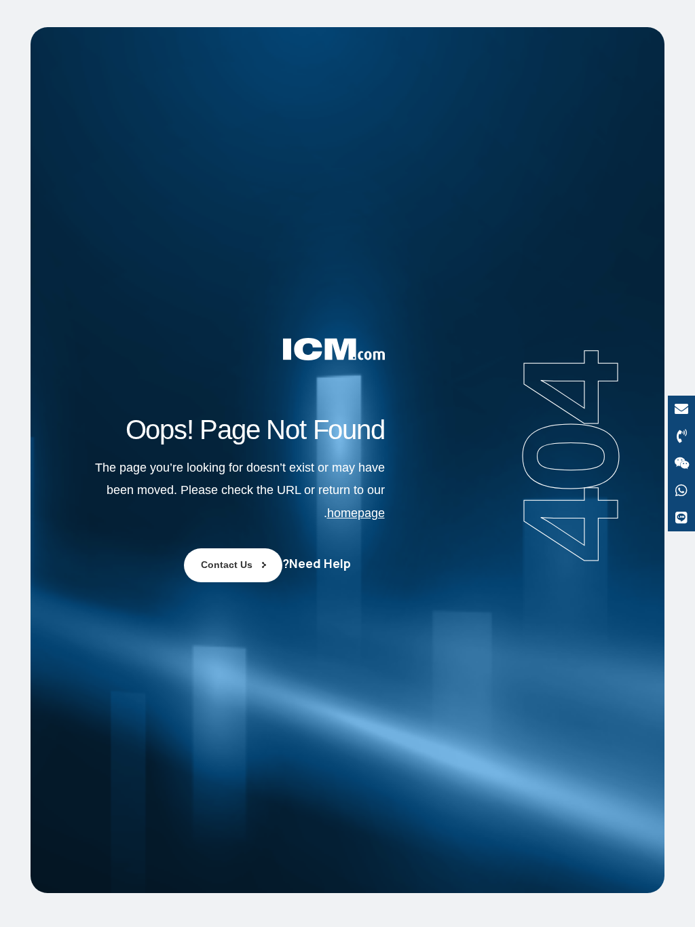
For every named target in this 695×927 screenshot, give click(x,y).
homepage (356, 513)
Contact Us (226, 564)
